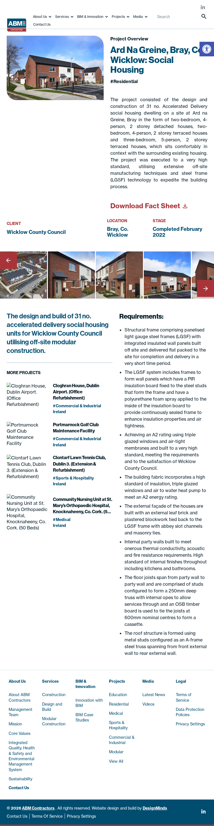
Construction (53, 694)
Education (118, 694)
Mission (15, 723)
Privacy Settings (81, 816)
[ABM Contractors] (18, 23)
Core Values (19, 733)
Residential (119, 704)
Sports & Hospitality (118, 725)
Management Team (20, 712)
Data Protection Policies (190, 712)
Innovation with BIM (89, 703)
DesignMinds (155, 808)
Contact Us (41, 24)
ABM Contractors (38, 808)
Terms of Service (183, 697)
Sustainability (20, 778)
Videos (148, 704)
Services (62, 16)
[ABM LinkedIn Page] (203, 8)
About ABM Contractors (19, 697)
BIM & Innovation (90, 16)
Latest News (153, 694)
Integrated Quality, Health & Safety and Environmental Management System (22, 756)
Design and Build (52, 707)
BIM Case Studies (84, 717)
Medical (116, 713)
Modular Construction (53, 721)
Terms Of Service (47, 816)
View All (116, 761)
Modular (116, 751)
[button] (207, 49)
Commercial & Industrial (121, 740)
